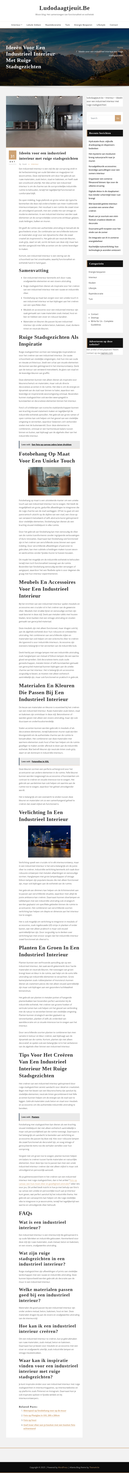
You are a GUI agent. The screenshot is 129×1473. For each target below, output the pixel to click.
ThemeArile (94, 1467)
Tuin (67, 25)
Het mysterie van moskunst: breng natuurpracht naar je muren (102, 157)
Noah (23, 164)
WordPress (63, 1467)
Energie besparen (83, 25)
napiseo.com (107, 353)
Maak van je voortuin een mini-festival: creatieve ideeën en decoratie (103, 220)
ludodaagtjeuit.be (64, 8)
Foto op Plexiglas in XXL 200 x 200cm (41, 1415)
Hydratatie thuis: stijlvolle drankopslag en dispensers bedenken (102, 145)
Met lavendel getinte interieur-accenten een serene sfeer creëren (103, 207)
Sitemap (95, 317)
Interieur (16, 25)
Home (120, 47)
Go (118, 118)
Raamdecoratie (53, 25)
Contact (114, 25)
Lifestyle (101, 25)
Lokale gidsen (34, 25)
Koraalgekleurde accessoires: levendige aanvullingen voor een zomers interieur (104, 170)
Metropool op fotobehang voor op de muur (44, 1410)
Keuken (92, 282)
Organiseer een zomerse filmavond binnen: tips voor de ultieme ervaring (103, 182)
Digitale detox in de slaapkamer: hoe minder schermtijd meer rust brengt (104, 195)
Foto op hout (29, 1420)
